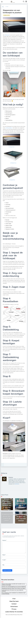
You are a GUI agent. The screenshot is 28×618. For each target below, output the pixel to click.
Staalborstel (8, 227)
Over (14, 599)
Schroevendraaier (10, 208)
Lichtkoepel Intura (13, 162)
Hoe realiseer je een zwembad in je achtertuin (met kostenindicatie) (13, 593)
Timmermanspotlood (10, 210)
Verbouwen (7, 15)
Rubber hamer (9, 225)
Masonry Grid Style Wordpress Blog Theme (14, 614)
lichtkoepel (7, 35)
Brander (7, 220)
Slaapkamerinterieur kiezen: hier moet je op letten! (13, 588)
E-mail (4, 560)
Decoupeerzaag (9, 221)
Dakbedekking (9, 120)
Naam (4, 554)
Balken (7, 118)
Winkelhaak (8, 212)
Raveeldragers (9, 113)
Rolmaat (7, 206)
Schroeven (8, 116)
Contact (14, 604)
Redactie (11, 477)
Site (3, 565)
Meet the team (14, 601)
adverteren (17, 484)
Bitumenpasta (9, 111)
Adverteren (14, 606)
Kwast (7, 213)
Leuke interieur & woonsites (14, 612)
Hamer (7, 202)
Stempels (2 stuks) (10, 229)
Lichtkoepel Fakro (12, 179)
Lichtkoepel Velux (11, 146)
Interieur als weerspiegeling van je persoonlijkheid (13, 586)
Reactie (4, 540)
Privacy (14, 609)
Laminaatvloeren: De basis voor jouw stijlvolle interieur (12, 591)
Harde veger (8, 223)
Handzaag (8, 204)
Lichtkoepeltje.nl (8, 128)
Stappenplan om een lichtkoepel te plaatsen (12, 11)
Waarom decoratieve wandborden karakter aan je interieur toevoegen (13, 584)
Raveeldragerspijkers (10, 114)
